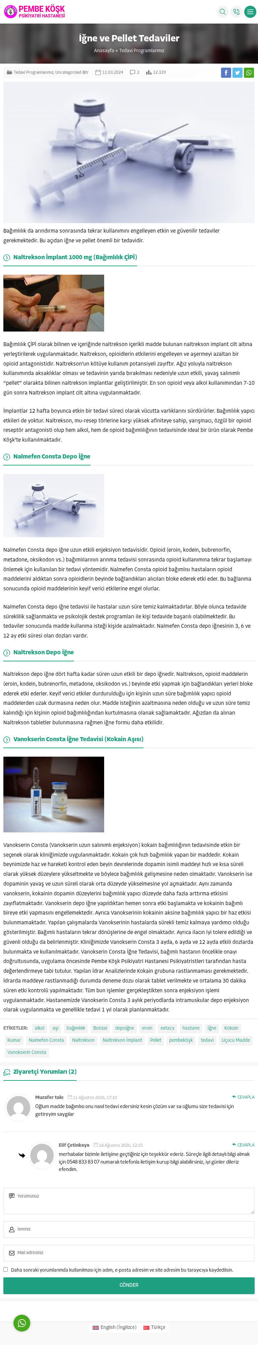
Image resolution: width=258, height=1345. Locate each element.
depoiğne (124, 1028)
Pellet (155, 1040)
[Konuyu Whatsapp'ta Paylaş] (249, 73)
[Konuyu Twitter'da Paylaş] (237, 73)
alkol (39, 1028)
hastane (191, 1028)
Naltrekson (83, 1040)
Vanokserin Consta (26, 1052)
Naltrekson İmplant (122, 1040)
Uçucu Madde (236, 1040)
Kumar (14, 1040)
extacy (167, 1028)
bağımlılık (76, 1028)
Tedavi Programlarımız (141, 51)
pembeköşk (181, 1040)
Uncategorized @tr (72, 73)
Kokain (231, 1028)
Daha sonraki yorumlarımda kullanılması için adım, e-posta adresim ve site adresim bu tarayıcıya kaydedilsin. (122, 1270)
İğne (212, 1028)
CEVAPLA (246, 1097)
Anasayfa (104, 51)
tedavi (207, 1040)
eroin (147, 1028)
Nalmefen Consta (46, 1040)
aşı (55, 1028)
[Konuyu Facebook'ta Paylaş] (226, 73)
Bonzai (100, 1028)
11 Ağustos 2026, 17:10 (95, 1098)
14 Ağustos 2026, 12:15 (121, 1145)
